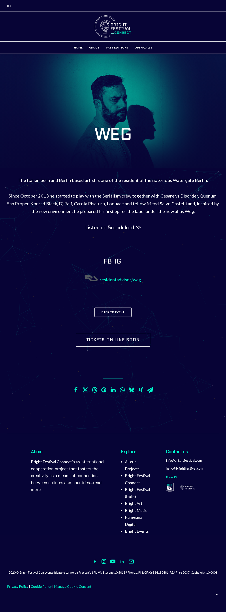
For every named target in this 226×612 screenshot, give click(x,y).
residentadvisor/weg (120, 279)
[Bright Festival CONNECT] (113, 26)
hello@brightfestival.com (184, 468)
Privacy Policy (17, 586)
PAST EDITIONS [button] (117, 47)
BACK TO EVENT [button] (113, 312)
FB (108, 261)
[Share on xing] (140, 390)
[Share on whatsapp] (122, 390)
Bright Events (137, 531)
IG (118, 261)
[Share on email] (150, 390)
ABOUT (94, 47)
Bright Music (136, 510)
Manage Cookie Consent (72, 586)
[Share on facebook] (76, 390)
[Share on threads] (94, 390)
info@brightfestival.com (184, 460)
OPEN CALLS (143, 47)
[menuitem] (79, 48)
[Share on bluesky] (131, 390)
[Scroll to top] (217, 593)
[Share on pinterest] (103, 390)
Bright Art (133, 503)
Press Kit (171, 477)
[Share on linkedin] (113, 390)
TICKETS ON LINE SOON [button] (113, 340)
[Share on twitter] (85, 390)
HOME (78, 47)
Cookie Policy (41, 586)
